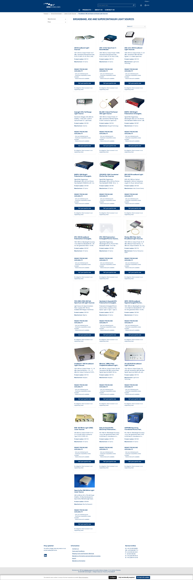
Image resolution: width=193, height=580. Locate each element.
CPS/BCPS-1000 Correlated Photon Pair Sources (108, 175)
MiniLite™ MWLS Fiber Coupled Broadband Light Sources (108, 364)
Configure (113, 577)
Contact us (75, 548)
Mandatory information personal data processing (86, 556)
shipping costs (88, 570)
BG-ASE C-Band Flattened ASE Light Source (108, 112)
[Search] (133, 5)
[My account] (141, 5)
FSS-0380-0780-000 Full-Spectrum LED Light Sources (84, 302)
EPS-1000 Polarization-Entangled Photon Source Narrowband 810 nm (108, 238)
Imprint (74, 558)
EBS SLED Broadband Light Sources (134, 175)
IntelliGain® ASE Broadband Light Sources (83, 364)
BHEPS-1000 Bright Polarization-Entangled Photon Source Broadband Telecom (134, 113)
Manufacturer (52, 19)
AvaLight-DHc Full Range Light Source (82, 112)
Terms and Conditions (78, 551)
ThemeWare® (111, 571)
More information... (84, 577)
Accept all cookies (143, 577)
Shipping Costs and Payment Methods (83, 553)
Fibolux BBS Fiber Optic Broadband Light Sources (134, 237)
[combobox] (115, 5)
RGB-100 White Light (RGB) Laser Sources (83, 428)
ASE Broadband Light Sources (81, 48)
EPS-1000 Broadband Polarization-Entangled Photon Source (82, 238)
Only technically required (126, 577)
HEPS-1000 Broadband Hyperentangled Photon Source (133, 302)
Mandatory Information (78, 561)
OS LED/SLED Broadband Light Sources (133, 364)
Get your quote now (84, 83)
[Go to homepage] (52, 5)
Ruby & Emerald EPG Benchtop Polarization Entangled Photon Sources (109, 428)
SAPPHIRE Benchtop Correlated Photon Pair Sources (133, 428)
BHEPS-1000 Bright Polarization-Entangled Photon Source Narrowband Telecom (84, 175)
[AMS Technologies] (79, 10)
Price (49, 22)
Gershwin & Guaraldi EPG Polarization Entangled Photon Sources (108, 302)
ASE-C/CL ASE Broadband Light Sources (133, 48)
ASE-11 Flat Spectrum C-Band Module (108, 48)
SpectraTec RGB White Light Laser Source (84, 491)
